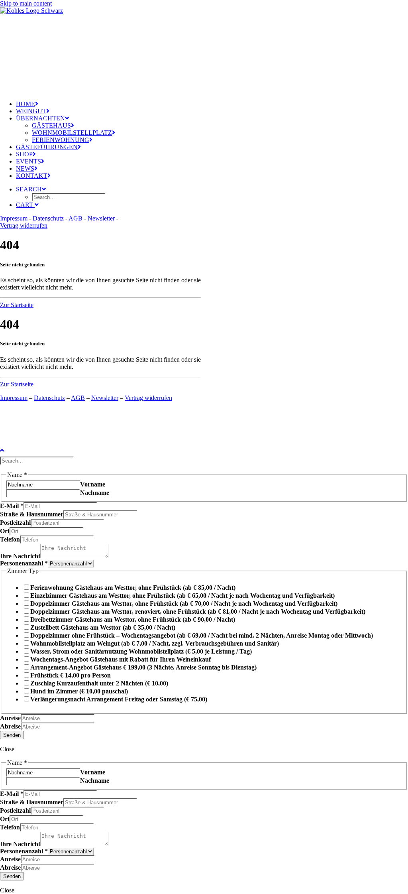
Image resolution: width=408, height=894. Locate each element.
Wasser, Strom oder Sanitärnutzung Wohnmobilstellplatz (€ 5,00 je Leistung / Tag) (141, 651)
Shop (24, 154)
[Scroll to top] (8, 449)
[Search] (37, 460)
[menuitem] (68, 104)
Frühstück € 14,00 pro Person (70, 675)
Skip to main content (26, 3)
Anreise (10, 718)
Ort (5, 531)
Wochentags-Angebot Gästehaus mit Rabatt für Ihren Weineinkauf (120, 659)
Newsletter (101, 218)
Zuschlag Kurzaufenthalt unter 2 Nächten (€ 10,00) (99, 683)
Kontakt (31, 175)
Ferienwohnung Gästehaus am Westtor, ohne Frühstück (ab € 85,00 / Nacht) (132, 587)
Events (28, 161)
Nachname (94, 492)
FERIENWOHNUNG (60, 139)
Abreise (10, 726)
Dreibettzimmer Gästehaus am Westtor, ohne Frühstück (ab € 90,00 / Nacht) (132, 619)
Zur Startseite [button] (16, 304)
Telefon (10, 539)
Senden (12, 735)
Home (25, 103)
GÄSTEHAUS (51, 125)
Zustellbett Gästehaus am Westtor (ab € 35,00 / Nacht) (102, 627)
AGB (75, 218)
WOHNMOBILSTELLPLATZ (72, 132)
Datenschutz (48, 218)
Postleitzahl (15, 522)
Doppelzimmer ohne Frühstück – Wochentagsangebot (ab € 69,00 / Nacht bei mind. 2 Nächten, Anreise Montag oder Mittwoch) (201, 635)
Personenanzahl (24, 563)
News (25, 168)
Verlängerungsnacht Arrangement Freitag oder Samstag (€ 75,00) (118, 699)
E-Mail (12, 505)
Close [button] (7, 749)
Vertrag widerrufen (23, 225)
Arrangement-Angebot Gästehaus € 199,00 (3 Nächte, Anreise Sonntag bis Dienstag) (143, 667)
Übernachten (40, 118)
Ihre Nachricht (20, 556)
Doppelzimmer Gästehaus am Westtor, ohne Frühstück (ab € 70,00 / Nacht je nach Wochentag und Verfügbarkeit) (183, 603)
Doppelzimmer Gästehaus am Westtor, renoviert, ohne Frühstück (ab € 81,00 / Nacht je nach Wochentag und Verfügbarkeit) (197, 611)
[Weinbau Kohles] (60, 47)
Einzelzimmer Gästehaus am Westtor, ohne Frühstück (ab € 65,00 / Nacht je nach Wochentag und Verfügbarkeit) (182, 595)
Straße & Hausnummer (31, 514)
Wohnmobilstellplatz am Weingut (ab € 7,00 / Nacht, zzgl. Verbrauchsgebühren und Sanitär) (154, 643)
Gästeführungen (47, 147)
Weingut (31, 111)
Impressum (13, 218)
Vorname (92, 484)
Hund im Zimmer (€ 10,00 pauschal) (79, 691)
